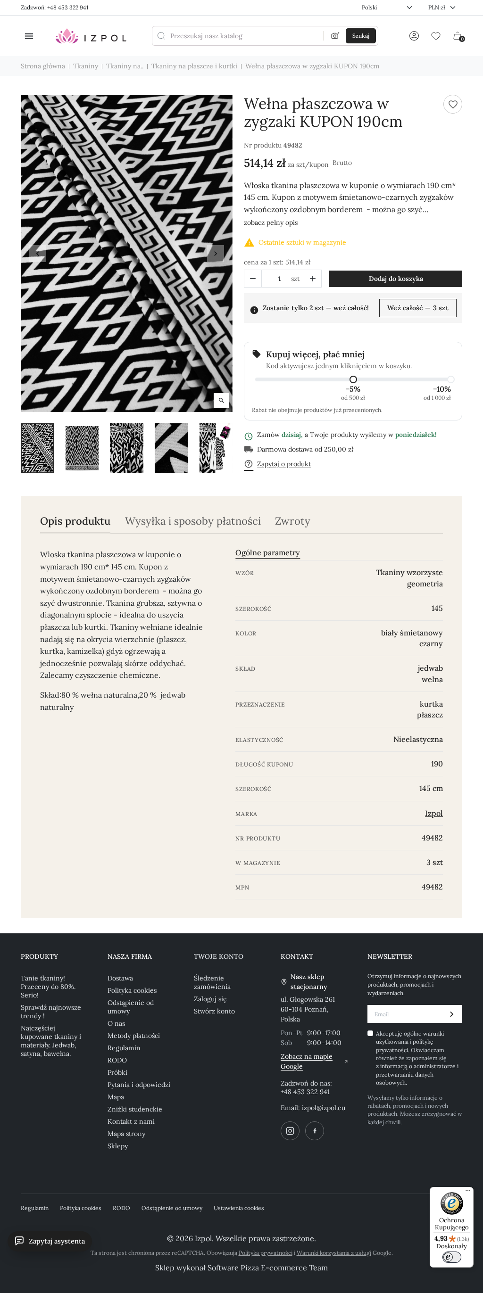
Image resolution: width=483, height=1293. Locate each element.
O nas (116, 1023)
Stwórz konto (214, 1011)
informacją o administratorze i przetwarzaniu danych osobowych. (417, 1074)
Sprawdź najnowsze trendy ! (51, 1011)
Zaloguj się (210, 999)
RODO (117, 1060)
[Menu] (468, 1192)
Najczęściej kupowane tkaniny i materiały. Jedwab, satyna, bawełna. (51, 1041)
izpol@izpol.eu (323, 1108)
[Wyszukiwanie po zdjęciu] (335, 36)
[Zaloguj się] (414, 35)
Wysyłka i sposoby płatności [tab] (193, 521)
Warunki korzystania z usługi (334, 1252)
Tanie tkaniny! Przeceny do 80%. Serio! (48, 986)
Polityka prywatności (265, 1252)
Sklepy (118, 1146)
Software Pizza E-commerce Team (268, 1267)
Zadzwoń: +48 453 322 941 (54, 7)
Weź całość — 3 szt (418, 308)
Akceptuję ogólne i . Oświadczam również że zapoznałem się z (417, 1058)
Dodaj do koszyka (396, 278)
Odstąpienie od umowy (131, 1006)
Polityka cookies (132, 990)
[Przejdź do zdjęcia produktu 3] (126, 448)
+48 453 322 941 (305, 1091)
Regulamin (124, 1048)
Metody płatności (134, 1035)
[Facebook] (314, 1130)
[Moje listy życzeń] (435, 35)
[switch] (451, 1257)
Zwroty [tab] (292, 521)
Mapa (116, 1097)
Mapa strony (126, 1133)
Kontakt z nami (131, 1121)
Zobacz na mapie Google (307, 1061)
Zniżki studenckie (135, 1109)
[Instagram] (290, 1130)
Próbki (117, 1072)
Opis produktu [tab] (75, 521)
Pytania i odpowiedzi (139, 1084)
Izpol (434, 813)
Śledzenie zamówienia (212, 982)
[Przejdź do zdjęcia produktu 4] (171, 448)
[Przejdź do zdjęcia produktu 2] (82, 448)
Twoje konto (218, 956)
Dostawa (120, 978)
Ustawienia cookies (239, 1207)
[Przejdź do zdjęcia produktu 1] (37, 448)
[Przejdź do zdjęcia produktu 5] (216, 448)
